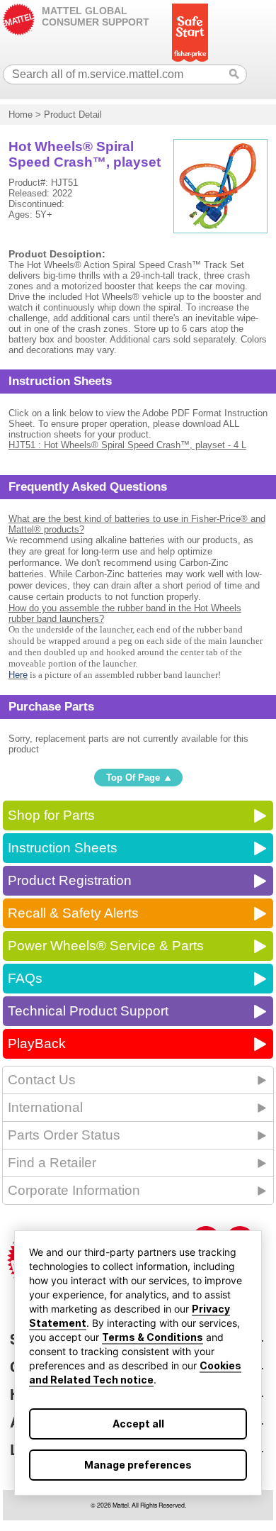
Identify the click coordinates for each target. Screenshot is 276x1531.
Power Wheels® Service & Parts (106, 945)
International (45, 1107)
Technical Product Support (88, 1010)
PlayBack (37, 1043)
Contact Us (42, 1079)
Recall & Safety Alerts (73, 913)
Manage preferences (138, 1465)
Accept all (138, 1424)
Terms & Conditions (152, 1337)
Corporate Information (74, 1190)
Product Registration (70, 880)
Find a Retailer (52, 1162)
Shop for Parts (51, 815)
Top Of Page (133, 777)
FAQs (25, 978)
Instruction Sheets (62, 847)
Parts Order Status (64, 1135)
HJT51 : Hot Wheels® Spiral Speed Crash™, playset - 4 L (127, 445)
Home (20, 114)
